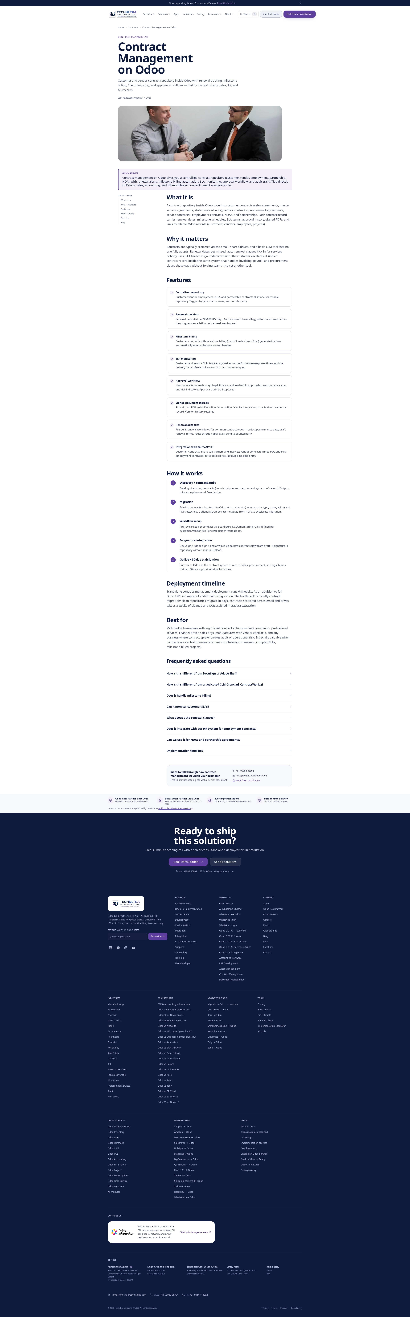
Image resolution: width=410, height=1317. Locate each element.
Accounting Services (186, 941)
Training (179, 957)
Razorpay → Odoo (183, 1191)
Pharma (112, 1014)
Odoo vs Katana (166, 1063)
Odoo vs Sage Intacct (169, 1053)
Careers (267, 919)
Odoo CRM (113, 1148)
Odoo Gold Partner (273, 908)
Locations (268, 946)
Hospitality (113, 1047)
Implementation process (254, 1142)
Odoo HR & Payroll (117, 1164)
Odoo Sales (114, 1137)
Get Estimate (271, 14)
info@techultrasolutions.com (251, 775)
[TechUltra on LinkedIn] (110, 948)
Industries (188, 14)
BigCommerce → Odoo (186, 1159)
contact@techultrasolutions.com (128, 1294)
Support (179, 946)
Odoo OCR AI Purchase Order (235, 946)
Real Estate (113, 1053)
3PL (109, 1063)
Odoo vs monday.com (169, 1058)
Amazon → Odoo (183, 1131)
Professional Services (119, 1085)
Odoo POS (113, 1153)
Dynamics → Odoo (217, 1036)
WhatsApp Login (228, 925)
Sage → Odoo (215, 1020)
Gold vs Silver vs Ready (253, 1159)
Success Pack (182, 914)
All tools (262, 1031)
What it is (126, 200)
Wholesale (113, 1080)
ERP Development (228, 963)
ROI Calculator (265, 1020)
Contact (267, 952)
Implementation (183, 903)
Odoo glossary (248, 1170)
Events (266, 925)
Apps (176, 14)
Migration (180, 930)
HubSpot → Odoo (183, 1148)
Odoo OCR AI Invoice (230, 936)
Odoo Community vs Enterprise (174, 1009)
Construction (114, 1020)
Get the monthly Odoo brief (123, 930)
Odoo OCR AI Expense (231, 952)
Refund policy (296, 1308)
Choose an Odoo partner (254, 1153)
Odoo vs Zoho (165, 1080)
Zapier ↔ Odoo (182, 1175)
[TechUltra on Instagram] (126, 948)
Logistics (112, 1058)
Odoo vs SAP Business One (172, 1020)
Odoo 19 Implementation (188, 908)
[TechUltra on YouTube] (133, 948)
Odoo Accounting (117, 1159)
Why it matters (128, 204)
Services (147, 14)
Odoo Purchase (116, 1142)
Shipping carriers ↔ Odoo (188, 1180)
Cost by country (249, 1148)
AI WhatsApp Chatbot (230, 908)
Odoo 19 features (250, 1164)
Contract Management (231, 974)
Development (182, 919)
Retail (111, 1025)
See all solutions (225, 862)
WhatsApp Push (227, 919)
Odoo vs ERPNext (167, 1091)
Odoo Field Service (117, 1180)
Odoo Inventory (116, 1131)
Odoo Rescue (226, 903)
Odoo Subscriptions (118, 1175)
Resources (213, 14)
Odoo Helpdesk (116, 1186)
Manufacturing (116, 1004)
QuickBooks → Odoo (218, 1009)
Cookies (283, 1308)
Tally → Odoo (214, 1042)
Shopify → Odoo (182, 1126)
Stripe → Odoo (182, 1186)
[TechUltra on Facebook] (118, 948)
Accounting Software (230, 957)
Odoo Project (114, 1170)
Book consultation (185, 862)
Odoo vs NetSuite (167, 1025)
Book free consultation (248, 780)
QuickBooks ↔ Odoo (185, 1164)
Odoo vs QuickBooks (168, 1069)
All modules (114, 1191)
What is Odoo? (248, 1126)
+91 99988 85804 (245, 770)
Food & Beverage (117, 1074)
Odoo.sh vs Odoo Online (171, 1014)
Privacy (265, 1308)
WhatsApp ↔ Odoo (229, 914)
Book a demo (264, 1009)
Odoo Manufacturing (119, 1126)
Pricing (200, 14)
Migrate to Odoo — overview (223, 1004)
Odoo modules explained (254, 1131)
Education (113, 1042)
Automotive (114, 1009)
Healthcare (113, 1036)
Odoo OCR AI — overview (232, 930)
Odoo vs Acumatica (168, 1042)
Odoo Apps (247, 1137)
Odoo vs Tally (165, 1085)
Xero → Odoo (214, 1014)
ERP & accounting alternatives (174, 1004)
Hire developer (183, 963)
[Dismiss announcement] (300, 3)
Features (125, 209)
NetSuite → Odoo (217, 1031)
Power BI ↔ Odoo (184, 1170)
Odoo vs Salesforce (168, 1096)
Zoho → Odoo (215, 1047)
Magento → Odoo (183, 1153)
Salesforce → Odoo (184, 1142)
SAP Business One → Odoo (222, 1025)
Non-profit (113, 1096)
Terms (274, 1308)
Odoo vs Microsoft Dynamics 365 (175, 1031)
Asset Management (229, 968)
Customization (182, 925)
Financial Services (117, 1069)
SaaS (110, 1091)
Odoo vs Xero (165, 1074)
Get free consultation (299, 14)
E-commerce (114, 1031)
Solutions (163, 14)
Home (121, 27)
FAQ (123, 222)
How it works (127, 213)
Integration (181, 936)
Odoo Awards (270, 914)
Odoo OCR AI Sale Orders (232, 941)
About (228, 14)
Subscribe (156, 936)
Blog (265, 936)
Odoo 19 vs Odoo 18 (168, 1102)
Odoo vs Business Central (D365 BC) (177, 1036)
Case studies (270, 930)
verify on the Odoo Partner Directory (174, 808)
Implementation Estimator (272, 1025)
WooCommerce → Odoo (187, 1137)
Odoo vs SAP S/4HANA (169, 1047)
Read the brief (225, 3)
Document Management (232, 979)
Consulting (181, 952)
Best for (125, 218)
